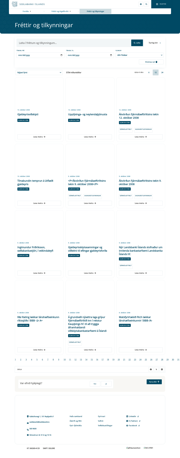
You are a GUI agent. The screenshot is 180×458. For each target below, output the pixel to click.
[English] (140, 4)
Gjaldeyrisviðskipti (27, 114)
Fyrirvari (101, 416)
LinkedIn (132, 416)
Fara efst (153, 382)
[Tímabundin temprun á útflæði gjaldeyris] (39, 159)
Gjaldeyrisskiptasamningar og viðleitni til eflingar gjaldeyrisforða (87, 248)
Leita (138, 43)
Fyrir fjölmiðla (76, 425)
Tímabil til (70, 50)
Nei (95, 384)
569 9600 (32, 429)
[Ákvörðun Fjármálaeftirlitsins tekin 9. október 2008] (140, 159)
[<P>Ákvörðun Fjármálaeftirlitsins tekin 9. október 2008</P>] (89, 159)
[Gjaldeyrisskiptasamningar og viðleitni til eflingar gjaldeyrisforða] (89, 225)
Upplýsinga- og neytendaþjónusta (87, 114)
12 (156, 72)
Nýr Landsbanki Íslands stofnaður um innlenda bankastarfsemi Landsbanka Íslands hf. (140, 250)
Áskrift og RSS (76, 421)
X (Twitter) (133, 421)
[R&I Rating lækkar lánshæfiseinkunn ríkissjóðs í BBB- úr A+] (39, 295)
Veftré (100, 421)
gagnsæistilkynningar (143, 129)
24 (162, 72)
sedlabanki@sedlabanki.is (39, 422)
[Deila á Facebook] (150, 369)
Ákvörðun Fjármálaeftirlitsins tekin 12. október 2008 (139, 116)
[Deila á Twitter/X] (156, 369)
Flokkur (118, 50)
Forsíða (26, 11)
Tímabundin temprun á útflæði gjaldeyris (35, 182)
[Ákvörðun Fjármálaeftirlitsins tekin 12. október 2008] (140, 92)
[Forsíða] (31, 4)
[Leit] (146, 4)
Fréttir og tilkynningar (95, 11)
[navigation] (161, 4)
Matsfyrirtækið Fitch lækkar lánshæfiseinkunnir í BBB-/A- (135, 318)
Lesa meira (38, 137)
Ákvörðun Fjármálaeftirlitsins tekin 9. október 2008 (140, 182)
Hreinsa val (150, 62)
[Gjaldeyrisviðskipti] (39, 92)
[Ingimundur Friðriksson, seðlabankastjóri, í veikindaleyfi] (39, 225)
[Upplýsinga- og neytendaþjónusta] (89, 92)
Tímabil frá (20, 50)
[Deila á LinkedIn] (161, 369)
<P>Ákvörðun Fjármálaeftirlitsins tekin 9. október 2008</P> (87, 182)
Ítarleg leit (153, 43)
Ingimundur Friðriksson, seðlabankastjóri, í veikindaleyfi (35, 248)
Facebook (133, 425)
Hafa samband (76, 416)
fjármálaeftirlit (126, 129)
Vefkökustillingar (105, 425)
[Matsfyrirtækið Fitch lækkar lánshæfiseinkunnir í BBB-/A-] (140, 295)
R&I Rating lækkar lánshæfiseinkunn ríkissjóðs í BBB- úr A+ (38, 318)
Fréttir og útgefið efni (60, 11)
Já (106, 384)
